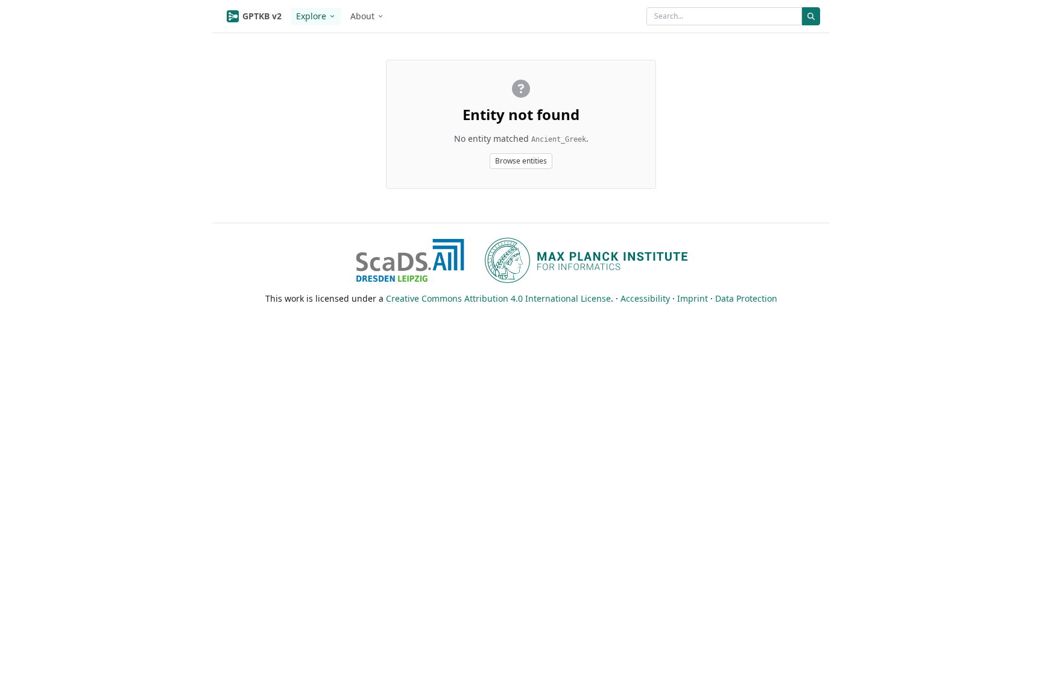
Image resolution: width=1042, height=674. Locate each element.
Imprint (692, 298)
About (362, 16)
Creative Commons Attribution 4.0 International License (498, 298)
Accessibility (645, 298)
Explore (311, 16)
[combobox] (724, 16)
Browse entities (521, 161)
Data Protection (746, 298)
